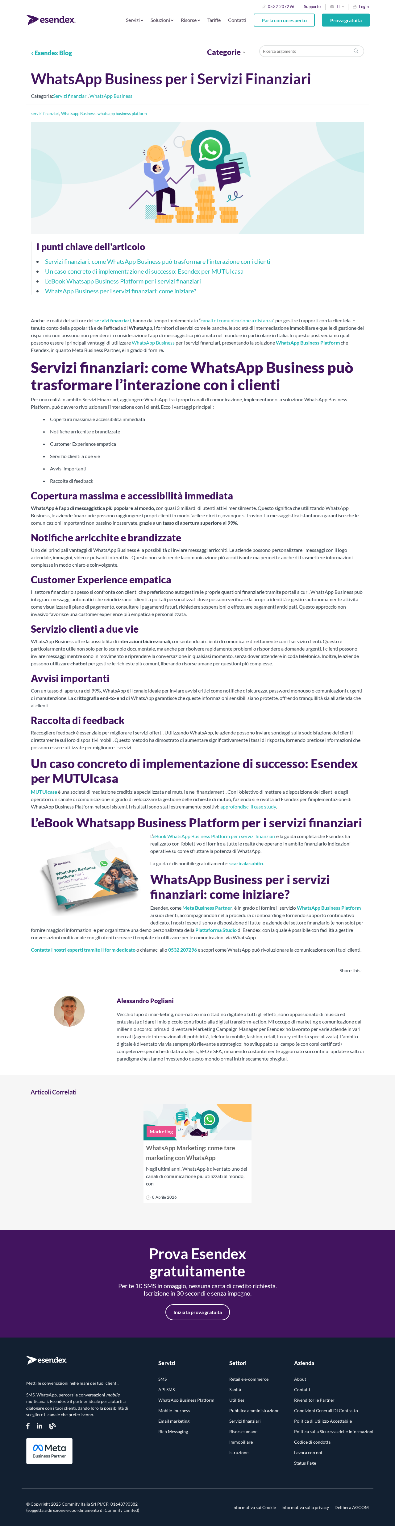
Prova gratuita (346, 20)
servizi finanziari (45, 113)
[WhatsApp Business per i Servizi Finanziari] (197, 233)
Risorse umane (243, 1431)
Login (364, 6)
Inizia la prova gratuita (197, 1312)
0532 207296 (281, 6)
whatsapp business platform (122, 113)
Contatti (237, 20)
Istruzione (238, 1452)
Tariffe (214, 20)
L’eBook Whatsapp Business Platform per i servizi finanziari (123, 281)
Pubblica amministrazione (254, 1410)
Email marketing (173, 1421)
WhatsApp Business (110, 96)
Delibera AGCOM (352, 1507)
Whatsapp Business (78, 113)
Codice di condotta (312, 1442)
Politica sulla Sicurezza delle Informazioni (333, 1431)
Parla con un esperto (284, 20)
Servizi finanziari (70, 96)
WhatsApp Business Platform (308, 342)
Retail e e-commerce (248, 1379)
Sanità (235, 1389)
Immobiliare (241, 1442)
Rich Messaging (173, 1431)
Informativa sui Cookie (254, 1507)
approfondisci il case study (248, 806)
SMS (162, 1379)
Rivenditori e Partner (314, 1400)
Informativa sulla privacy (305, 1507)
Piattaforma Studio (216, 930)
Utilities (236, 1400)
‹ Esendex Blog (51, 52)
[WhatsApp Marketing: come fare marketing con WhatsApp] (197, 1122)
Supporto (312, 6)
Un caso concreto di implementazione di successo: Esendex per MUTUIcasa (144, 271)
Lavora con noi (308, 1452)
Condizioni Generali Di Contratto (326, 1410)
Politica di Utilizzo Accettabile (323, 1421)
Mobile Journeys (174, 1410)
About (300, 1379)
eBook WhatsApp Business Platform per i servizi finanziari (214, 836)
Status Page (305, 1463)
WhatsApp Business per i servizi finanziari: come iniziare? (120, 291)
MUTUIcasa (44, 792)
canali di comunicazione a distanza (236, 320)
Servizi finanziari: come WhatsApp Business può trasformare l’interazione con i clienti (157, 261)
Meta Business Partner (207, 908)
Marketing (161, 1131)
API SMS (166, 1389)
